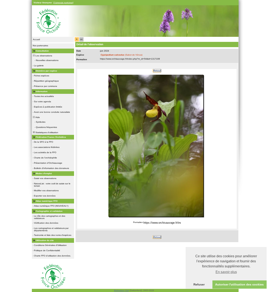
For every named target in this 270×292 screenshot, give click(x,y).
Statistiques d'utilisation (46, 132)
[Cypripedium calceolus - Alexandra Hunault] (155, 146)
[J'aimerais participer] (63, 2)
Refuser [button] (199, 284)
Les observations (43, 55)
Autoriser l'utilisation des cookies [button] (239, 284)
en (81, 39)
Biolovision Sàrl (121, 290)
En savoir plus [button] (226, 272)
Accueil (36, 39)
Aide (37, 117)
